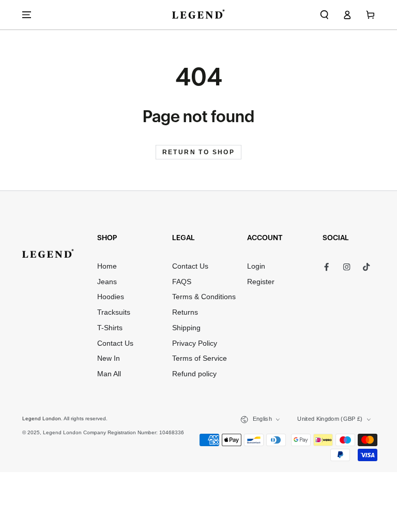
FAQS (181, 282)
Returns (185, 312)
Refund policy (194, 374)
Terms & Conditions (204, 297)
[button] (324, 14)
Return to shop (198, 152)
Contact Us (115, 343)
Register (260, 282)
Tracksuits (113, 312)
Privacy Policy (194, 343)
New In (108, 358)
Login (256, 266)
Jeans (107, 282)
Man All (109, 374)
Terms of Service (199, 358)
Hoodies (110, 297)
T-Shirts (110, 328)
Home (107, 266)
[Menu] (27, 14)
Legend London (41, 418)
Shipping (186, 328)
